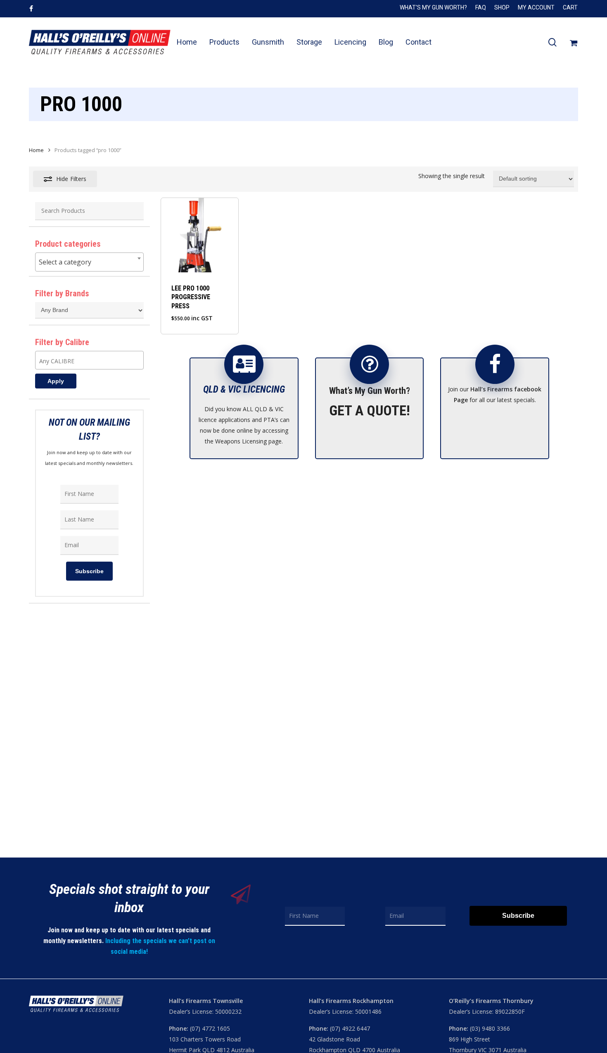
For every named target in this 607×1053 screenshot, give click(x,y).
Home (36, 150)
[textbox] (89, 262)
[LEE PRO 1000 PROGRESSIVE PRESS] (199, 235)
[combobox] (89, 262)
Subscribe (89, 571)
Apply (55, 381)
